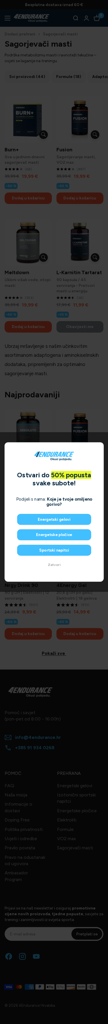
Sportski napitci (54, 550)
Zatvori (54, 564)
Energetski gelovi (54, 519)
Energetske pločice (54, 534)
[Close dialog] (98, 447)
